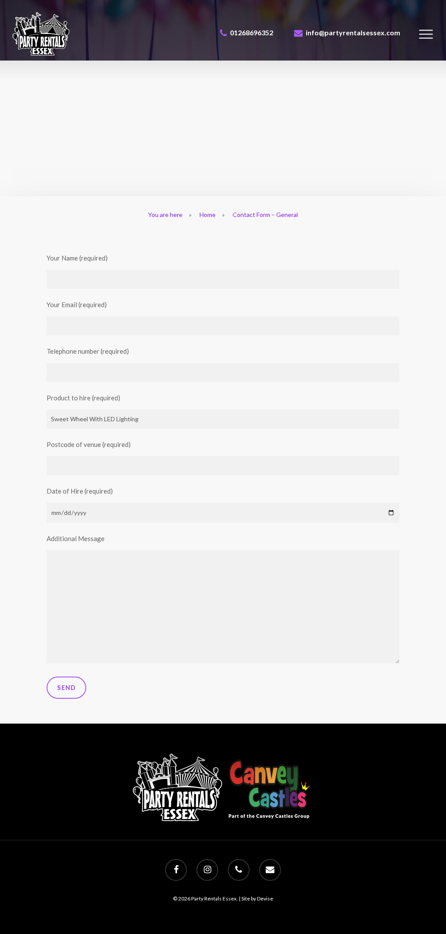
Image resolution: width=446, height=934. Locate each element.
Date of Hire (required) (80, 491)
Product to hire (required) (83, 398)
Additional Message (76, 538)
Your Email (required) (77, 304)
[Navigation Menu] (426, 34)
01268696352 (251, 32)
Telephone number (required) (88, 351)
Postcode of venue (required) (89, 444)
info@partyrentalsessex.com (353, 32)
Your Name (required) (77, 258)
